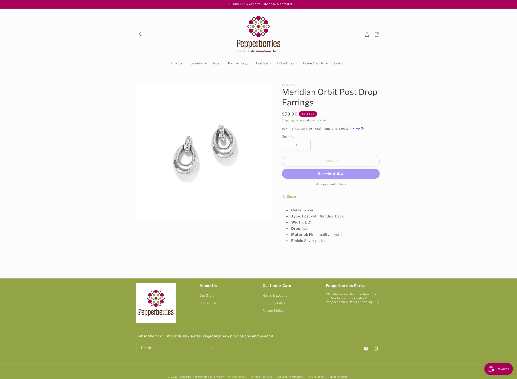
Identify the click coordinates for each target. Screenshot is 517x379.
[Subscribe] (211, 348)
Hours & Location (276, 295)
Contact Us (208, 303)
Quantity (288, 136)
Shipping (288, 120)
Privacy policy (237, 376)
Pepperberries (188, 376)
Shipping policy (339, 376)
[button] (141, 34)
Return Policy (273, 311)
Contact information (290, 376)
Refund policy (316, 376)
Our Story (207, 295)
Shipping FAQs (274, 303)
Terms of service (261, 376)
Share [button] (291, 196)
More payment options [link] (330, 184)
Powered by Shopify (211, 376)
